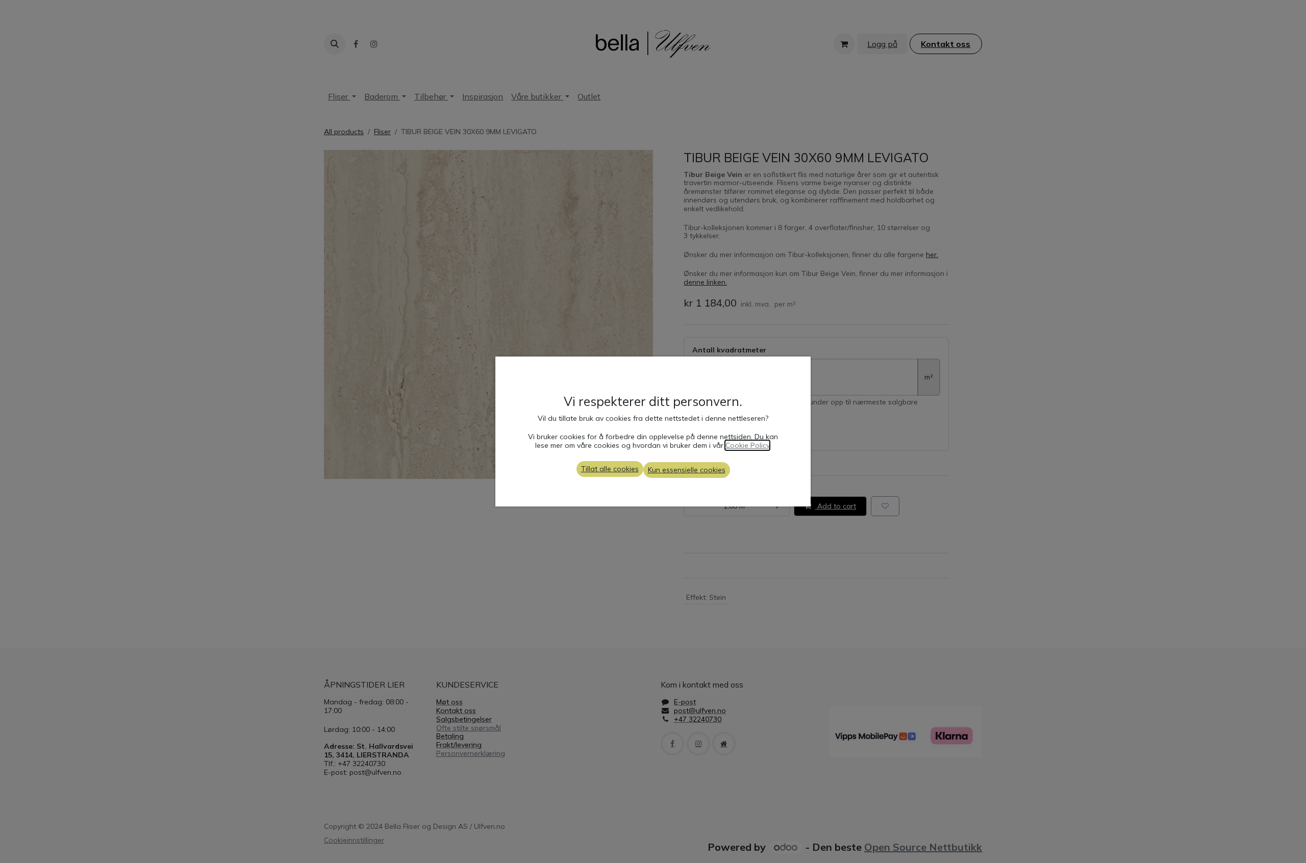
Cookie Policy (747, 445)
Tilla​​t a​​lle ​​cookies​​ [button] (610, 468)
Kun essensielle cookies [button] (686, 469)
